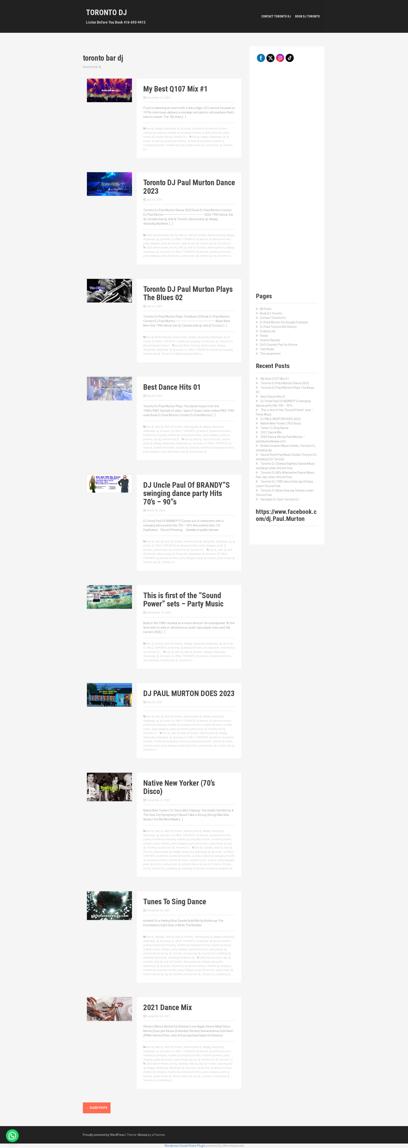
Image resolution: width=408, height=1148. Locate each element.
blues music (179, 337)
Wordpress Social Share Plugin (185, 1145)
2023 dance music (157, 247)
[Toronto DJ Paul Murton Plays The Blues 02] (109, 290)
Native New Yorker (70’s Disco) (179, 787)
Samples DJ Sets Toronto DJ (280, 499)
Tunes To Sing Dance (174, 901)
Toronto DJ (106, 12)
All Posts (266, 309)
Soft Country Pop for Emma (278, 344)
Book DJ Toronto (307, 16)
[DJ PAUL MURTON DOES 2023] (109, 694)
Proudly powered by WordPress (104, 1135)
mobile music (151, 745)
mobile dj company (155, 132)
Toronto (151, 847)
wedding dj (173, 868)
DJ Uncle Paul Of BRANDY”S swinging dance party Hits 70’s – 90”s (186, 493)
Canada (208, 847)
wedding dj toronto (193, 868)
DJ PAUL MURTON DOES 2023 (189, 693)
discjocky (203, 337)
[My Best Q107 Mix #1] (109, 90)
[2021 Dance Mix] (109, 1008)
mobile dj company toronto (184, 132)
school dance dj (192, 864)
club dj (182, 235)
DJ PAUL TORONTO (183, 239)
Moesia (142, 1135)
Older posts (96, 1107)
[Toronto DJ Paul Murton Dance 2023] (109, 183)
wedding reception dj (219, 868)
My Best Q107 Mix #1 (175, 89)
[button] (12, 1135)
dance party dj (216, 235)
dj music (186, 128)
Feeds (264, 335)
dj (178, 128)
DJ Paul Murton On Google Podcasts (284, 322)
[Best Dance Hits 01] (109, 388)
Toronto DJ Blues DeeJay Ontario (181, 353)
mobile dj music (212, 132)
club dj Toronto (197, 235)
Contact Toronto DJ (276, 16)
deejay (159, 128)
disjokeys (170, 128)
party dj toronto (170, 243)
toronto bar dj (163, 136)
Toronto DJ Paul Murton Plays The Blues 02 (188, 293)
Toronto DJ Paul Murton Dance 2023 (189, 187)
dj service (198, 128)
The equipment (270, 353)
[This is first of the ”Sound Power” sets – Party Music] (109, 596)
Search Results (270, 340)
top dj (157, 439)
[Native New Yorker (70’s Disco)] (109, 786)
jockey (147, 839)
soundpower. (212, 647)
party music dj (195, 145)
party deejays (151, 243)
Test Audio (267, 349)
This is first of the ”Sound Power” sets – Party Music (183, 600)
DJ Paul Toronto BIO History (278, 326)
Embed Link (267, 331)
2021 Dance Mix (167, 1007)
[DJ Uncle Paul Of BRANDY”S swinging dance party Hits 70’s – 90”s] (109, 483)
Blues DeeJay (163, 337)
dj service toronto (216, 128)
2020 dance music (157, 235)
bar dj (149, 128)
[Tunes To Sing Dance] (109, 905)
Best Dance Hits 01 (172, 387)
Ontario (165, 843)
